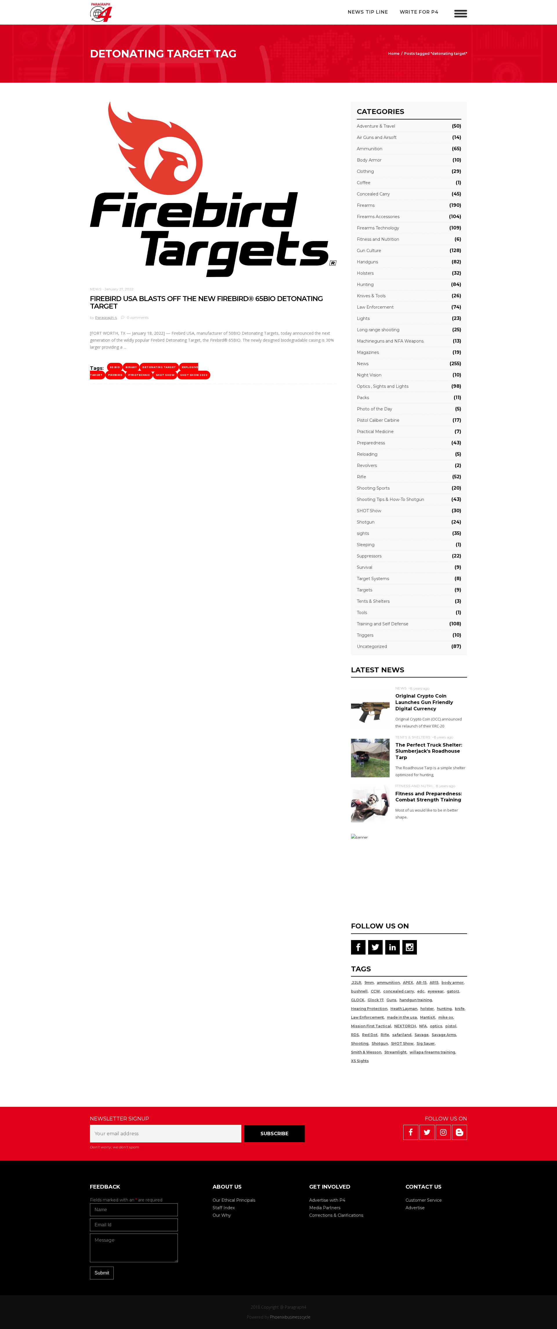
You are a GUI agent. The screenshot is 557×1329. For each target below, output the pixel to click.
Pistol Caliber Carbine (378, 420)
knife (459, 1008)
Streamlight (395, 1052)
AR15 (434, 982)
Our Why (222, 1215)
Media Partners (324, 1207)
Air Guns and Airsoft (377, 137)
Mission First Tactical (371, 1026)
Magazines (368, 352)
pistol (450, 1026)
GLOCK (357, 1000)
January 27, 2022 (118, 289)
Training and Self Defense (382, 624)
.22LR (356, 982)
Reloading (367, 454)
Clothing (365, 171)
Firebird (115, 375)
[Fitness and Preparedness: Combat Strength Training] (370, 803)
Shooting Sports (373, 488)
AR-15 (421, 982)
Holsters (365, 273)
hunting (444, 1008)
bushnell (359, 991)
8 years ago (419, 688)
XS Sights (360, 1061)
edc (420, 991)
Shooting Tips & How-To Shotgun (390, 499)
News (95, 289)
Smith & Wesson (366, 1052)
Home (393, 53)
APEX (408, 982)
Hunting (365, 284)
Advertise (415, 1207)
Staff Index (224, 1207)
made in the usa (402, 1017)
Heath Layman (403, 1008)
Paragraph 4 (106, 317)
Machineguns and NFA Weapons (390, 341)
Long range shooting (378, 329)
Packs (363, 397)
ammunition (388, 982)
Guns (391, 1000)
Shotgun (366, 522)
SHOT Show (165, 375)
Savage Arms (444, 1035)
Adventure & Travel (376, 126)
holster (427, 1008)
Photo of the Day (374, 409)
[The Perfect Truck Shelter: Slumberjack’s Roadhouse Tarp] (370, 758)
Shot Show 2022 (193, 375)
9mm (369, 982)
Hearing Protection (369, 1008)
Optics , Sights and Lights (382, 386)
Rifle (361, 476)
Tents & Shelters (373, 601)
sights (363, 533)
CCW (375, 991)
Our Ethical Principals (234, 1200)
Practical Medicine (375, 431)
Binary (131, 367)
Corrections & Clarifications (336, 1215)
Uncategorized (372, 646)
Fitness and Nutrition (378, 239)
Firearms (366, 205)
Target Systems (373, 578)
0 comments (137, 317)
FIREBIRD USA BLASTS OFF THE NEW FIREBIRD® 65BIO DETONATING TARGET (206, 302)
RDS (355, 1035)
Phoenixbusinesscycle (290, 1317)
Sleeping (366, 544)
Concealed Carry (373, 194)
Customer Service (424, 1200)
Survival (364, 567)
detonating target (159, 367)
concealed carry (398, 991)
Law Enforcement (375, 307)
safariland (401, 1035)
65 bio (115, 367)
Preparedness (371, 443)
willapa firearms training (432, 1052)
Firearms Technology (378, 228)
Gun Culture (369, 250)
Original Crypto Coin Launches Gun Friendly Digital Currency (424, 702)
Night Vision (369, 375)
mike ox (445, 1017)
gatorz (453, 991)
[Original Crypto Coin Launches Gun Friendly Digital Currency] (370, 709)
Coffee (363, 182)
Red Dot (369, 1035)
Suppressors (369, 556)
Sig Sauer (426, 1043)
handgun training (415, 1000)
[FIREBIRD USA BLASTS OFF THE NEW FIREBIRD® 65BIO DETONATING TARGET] (213, 189)
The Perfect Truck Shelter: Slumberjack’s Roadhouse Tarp (428, 751)
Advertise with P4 (327, 1200)
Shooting (359, 1043)
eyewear (436, 991)
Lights (363, 318)
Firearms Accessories (378, 216)
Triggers (365, 635)
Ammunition (369, 148)
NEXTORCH (405, 1026)
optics (436, 1026)
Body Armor (369, 160)
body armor (453, 982)
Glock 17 (375, 1000)
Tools (362, 612)
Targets (364, 590)
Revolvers (367, 465)
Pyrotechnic (139, 375)
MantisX (427, 1017)
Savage (421, 1035)
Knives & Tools (371, 295)
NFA (423, 1026)
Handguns (367, 262)
